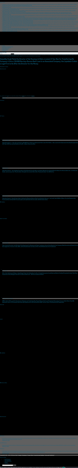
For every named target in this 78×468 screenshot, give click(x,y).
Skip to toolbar (3, 457)
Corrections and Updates (39, 455)
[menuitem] (40, 465)
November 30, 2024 (4, 66)
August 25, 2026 (5, 446)
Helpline (4, 50)
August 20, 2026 (5, 453)
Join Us (32, 96)
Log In (23, 96)
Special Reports (5, 48)
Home (3, 45)
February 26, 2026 (6, 440)
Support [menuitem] (6, 462)
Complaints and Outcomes (7, 46)
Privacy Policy (30, 455)
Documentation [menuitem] (8, 460)
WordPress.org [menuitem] (8, 459)
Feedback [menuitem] (7, 463)
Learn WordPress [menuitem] (8, 461)
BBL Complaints (2, 435)
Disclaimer (24, 455)
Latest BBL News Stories (3, 442)
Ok (63, 467)
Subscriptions (5, 49)
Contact (20, 455)
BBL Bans (4, 97)
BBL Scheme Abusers (6, 47)
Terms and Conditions (49, 455)
